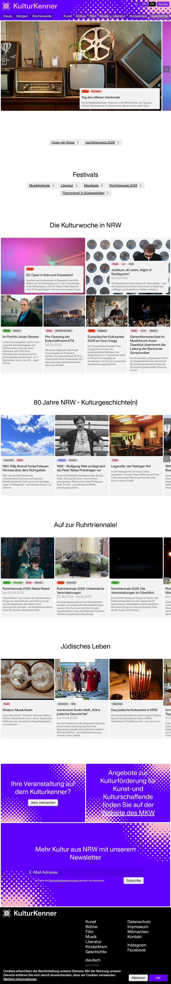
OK (158, 978)
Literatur (119, 16)
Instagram (136, 945)
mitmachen (138, 931)
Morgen (22, 16)
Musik (104, 16)
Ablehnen (138, 978)
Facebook (136, 950)
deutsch (93, 960)
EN (144, 4)
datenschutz (139, 921)
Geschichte (159, 16)
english (92, 965)
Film (93, 16)
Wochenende (42, 16)
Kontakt (134, 936)
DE (152, 4)
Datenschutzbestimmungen (64, 880)
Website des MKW (128, 812)
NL (136, 4)
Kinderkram (138, 16)
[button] (166, 69)
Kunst (67, 16)
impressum (137, 926)
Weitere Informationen (20, 979)
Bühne (81, 16)
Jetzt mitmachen (43, 802)
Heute (7, 16)
